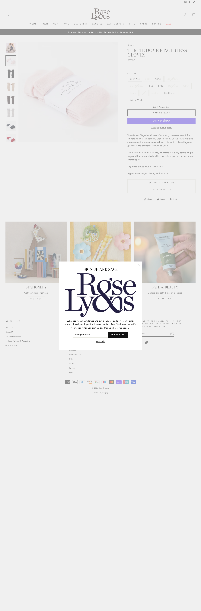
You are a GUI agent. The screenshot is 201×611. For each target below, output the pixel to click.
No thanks (100, 341)
